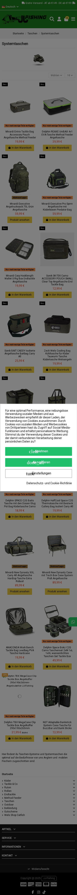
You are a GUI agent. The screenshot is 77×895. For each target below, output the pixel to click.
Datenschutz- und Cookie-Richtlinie (49, 483)
